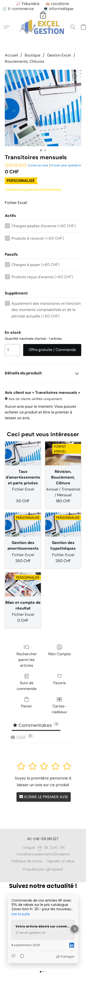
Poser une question (66, 165)
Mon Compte (59, 653)
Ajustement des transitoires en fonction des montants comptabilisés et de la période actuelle (46, 310)
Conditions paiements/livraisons (33, 189)
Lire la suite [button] (20, 914)
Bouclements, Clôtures (24, 61)
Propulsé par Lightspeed (43, 869)
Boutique (32, 55)
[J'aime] (13, 956)
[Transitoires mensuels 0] (43, 108)
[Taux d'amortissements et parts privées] (23, 453)
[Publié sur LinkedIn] (72, 945)
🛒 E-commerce (18, 8)
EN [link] (62, 847)
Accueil (11, 55)
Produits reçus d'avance (42, 276)
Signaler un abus (61, 861)
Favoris (59, 682)
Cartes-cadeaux (59, 709)
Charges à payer (35, 264)
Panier (26, 706)
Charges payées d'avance (43, 225)
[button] (43, 27)
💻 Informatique (58, 8)
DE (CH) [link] (51, 847)
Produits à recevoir (37, 238)
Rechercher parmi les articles (26, 659)
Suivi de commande (27, 685)
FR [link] (40, 847)
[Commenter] (20, 956)
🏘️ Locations (57, 3)
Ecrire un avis (38, 165)
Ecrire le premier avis (45, 797)
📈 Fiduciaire (27, 3)
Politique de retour (27, 861)
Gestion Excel (59, 55)
